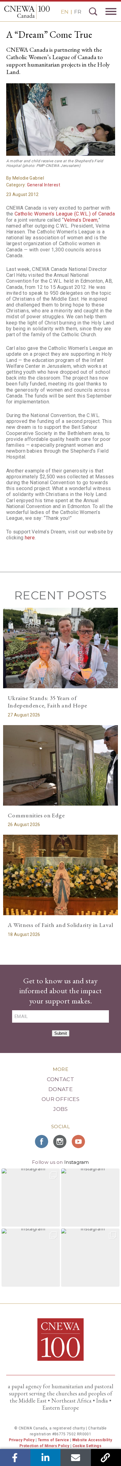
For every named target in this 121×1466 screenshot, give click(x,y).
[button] (30, 1197)
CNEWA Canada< (27, 12)
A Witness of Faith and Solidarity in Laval (60, 925)
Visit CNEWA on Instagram (60, 1141)
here (30, 538)
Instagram (76, 1162)
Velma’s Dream (81, 220)
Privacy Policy (22, 1440)
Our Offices (60, 1099)
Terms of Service (53, 1440)
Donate (60, 1089)
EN (65, 12)
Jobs (60, 1109)
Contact (60, 1079)
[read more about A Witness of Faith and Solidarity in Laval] (60, 875)
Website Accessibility (92, 1440)
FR (77, 12)
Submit (60, 1033)
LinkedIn (45, 1457)
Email (75, 1457)
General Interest (43, 184)
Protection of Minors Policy (44, 1446)
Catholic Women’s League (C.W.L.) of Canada (65, 214)
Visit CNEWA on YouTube (79, 1141)
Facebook (15, 1457)
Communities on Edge (36, 815)
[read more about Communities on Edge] (60, 765)
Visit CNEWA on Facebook (42, 1141)
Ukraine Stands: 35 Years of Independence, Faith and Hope (47, 702)
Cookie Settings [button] (87, 1446)
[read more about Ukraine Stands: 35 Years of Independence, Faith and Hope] (60, 648)
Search (93, 11)
